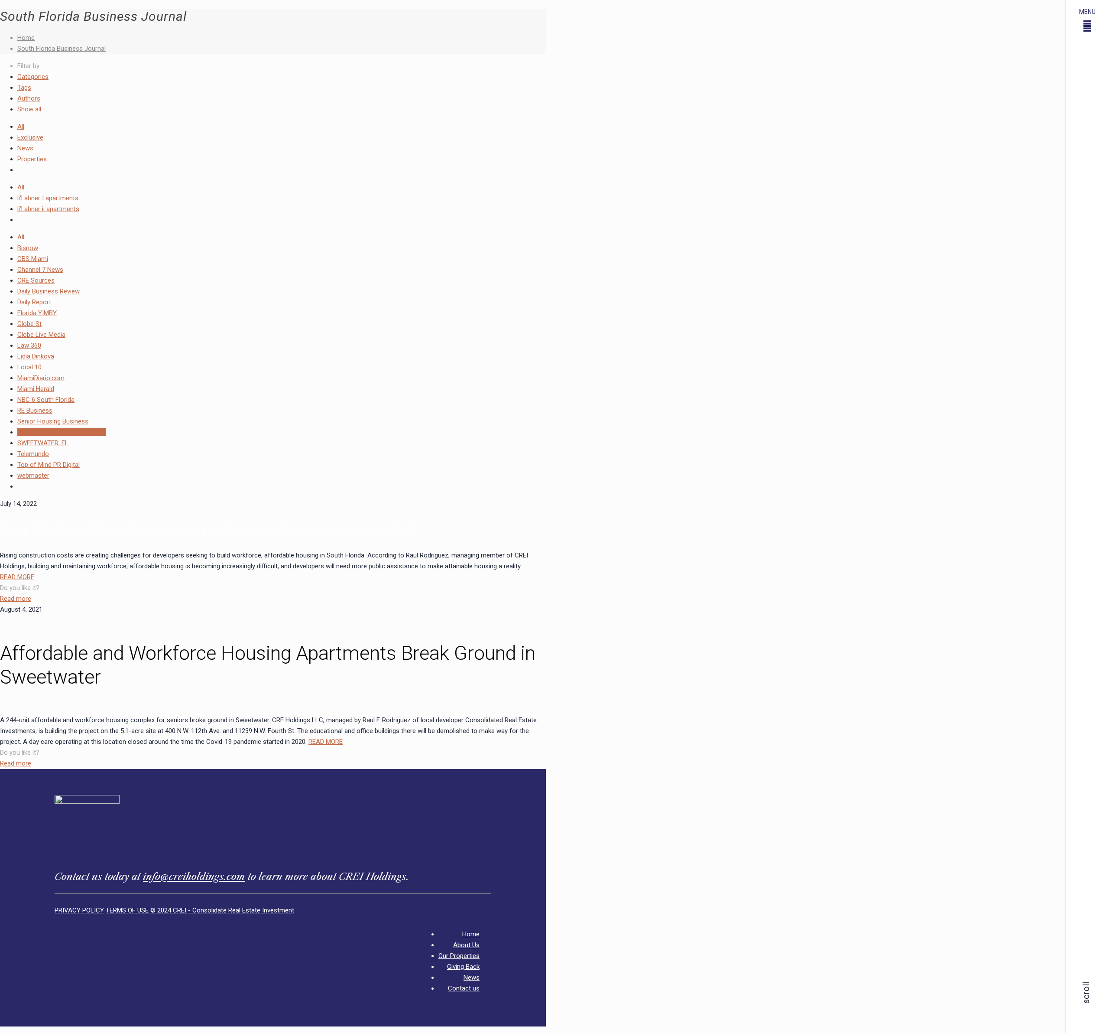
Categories (33, 77)
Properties (32, 159)
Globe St (29, 324)
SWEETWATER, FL (42, 443)
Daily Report (34, 302)
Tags (24, 87)
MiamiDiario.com (41, 378)
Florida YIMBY (37, 313)
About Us (466, 945)
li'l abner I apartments (47, 198)
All (20, 126)
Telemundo (33, 454)
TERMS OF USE (127, 910)
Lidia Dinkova (35, 356)
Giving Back (463, 967)
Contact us (464, 988)
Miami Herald (35, 389)
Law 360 (29, 345)
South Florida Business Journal (61, 48)
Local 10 (29, 367)
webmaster (33, 475)
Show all (29, 109)
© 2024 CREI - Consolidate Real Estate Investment (222, 910)
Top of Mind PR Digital (48, 465)
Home (26, 38)
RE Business (34, 410)
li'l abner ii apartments (48, 209)
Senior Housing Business (52, 421)
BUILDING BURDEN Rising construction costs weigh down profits (209, 529)
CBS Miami (32, 259)
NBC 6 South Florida (46, 400)
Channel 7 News (40, 270)
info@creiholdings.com (194, 877)
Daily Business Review (48, 291)
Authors (28, 98)
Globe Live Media (41, 335)
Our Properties (459, 956)
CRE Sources (36, 280)
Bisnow (27, 248)
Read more (15, 599)
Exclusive (30, 137)
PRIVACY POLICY (79, 910)
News (25, 148)
